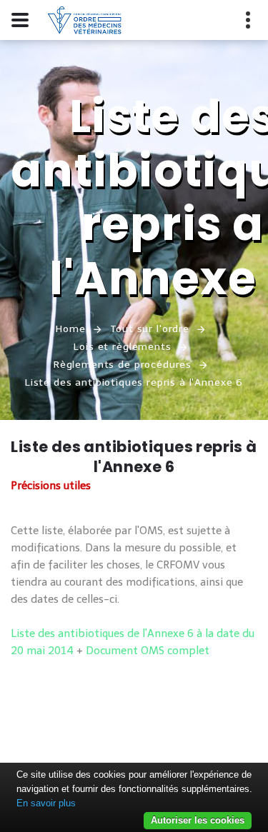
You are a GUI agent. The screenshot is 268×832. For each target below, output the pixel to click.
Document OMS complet (147, 650)
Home (70, 329)
